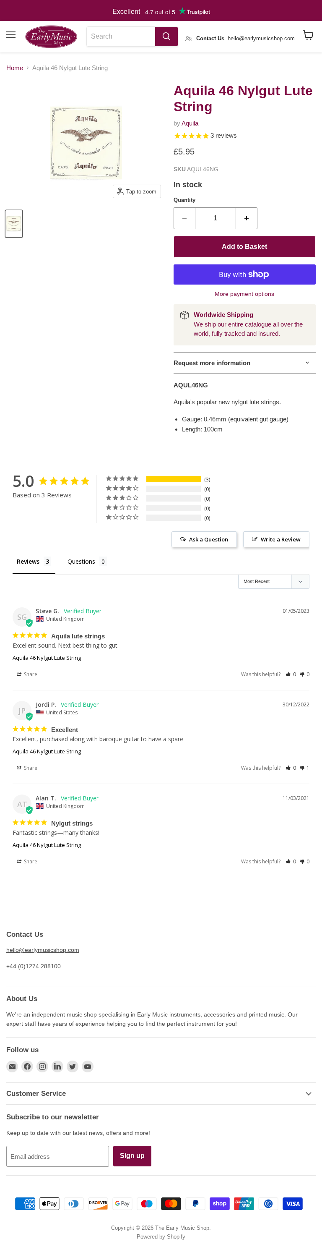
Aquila (190, 123)
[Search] (166, 36)
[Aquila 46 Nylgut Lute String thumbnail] (13, 223)
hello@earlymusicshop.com (42, 949)
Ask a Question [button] (208, 539)
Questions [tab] (81, 561)
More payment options (244, 293)
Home (14, 67)
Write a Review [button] (281, 539)
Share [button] (30, 674)
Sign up (132, 1155)
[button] (291, 674)
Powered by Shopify (161, 1237)
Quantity (184, 200)
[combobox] (121, 36)
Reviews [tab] (28, 561)
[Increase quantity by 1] (246, 218)
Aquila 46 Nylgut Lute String (47, 657)
